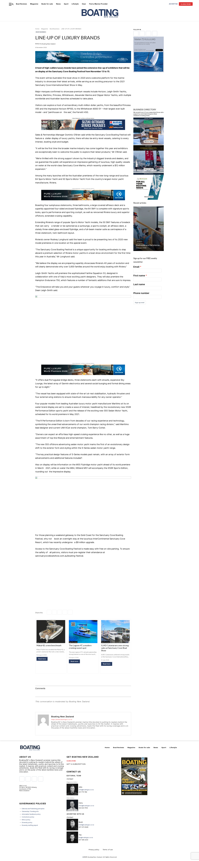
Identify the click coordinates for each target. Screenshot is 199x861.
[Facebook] (49, 612)
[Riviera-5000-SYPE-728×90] (83, 200)
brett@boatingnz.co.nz (86, 825)
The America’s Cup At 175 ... (148, 245)
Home (37, 29)
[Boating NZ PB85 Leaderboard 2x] (83, 65)
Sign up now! (139, 302)
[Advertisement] (83, 577)
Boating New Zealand (48, 44)
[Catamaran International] (148, 171)
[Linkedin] (54, 612)
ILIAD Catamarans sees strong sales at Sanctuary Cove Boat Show (115, 648)
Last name (139, 284)
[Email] (65, 612)
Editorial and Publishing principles (33, 808)
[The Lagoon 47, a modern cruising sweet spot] (83, 631)
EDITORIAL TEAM (74, 776)
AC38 (138, 241)
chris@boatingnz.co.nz (86, 805)
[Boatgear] (148, 199)
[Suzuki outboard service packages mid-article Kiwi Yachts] (83, 129)
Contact (70, 779)
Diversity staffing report (30, 825)
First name (139, 275)
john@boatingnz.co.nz (86, 790)
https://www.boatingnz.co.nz (61, 719)
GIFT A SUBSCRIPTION (76, 764)
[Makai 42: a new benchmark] (51, 631)
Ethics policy (26, 820)
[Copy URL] (70, 612)
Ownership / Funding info (30, 811)
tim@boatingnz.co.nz (86, 837)
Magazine (44, 29)
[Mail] (62, 731)
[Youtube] (65, 731)
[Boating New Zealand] (43, 724)
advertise (173, 4)
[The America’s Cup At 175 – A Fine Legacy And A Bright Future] (148, 229)
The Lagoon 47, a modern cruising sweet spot (80, 646)
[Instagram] (55, 731)
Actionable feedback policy (31, 814)
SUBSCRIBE (71, 761)
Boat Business (54, 29)
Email (136, 267)
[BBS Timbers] (148, 144)
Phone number (141, 293)
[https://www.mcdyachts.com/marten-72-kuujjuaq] (148, 71)
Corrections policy (28, 817)
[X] (59, 612)
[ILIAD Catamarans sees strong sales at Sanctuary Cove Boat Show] (115, 631)
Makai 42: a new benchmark (49, 645)
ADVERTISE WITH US (75, 814)
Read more (42, 659)
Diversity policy (27, 822)
